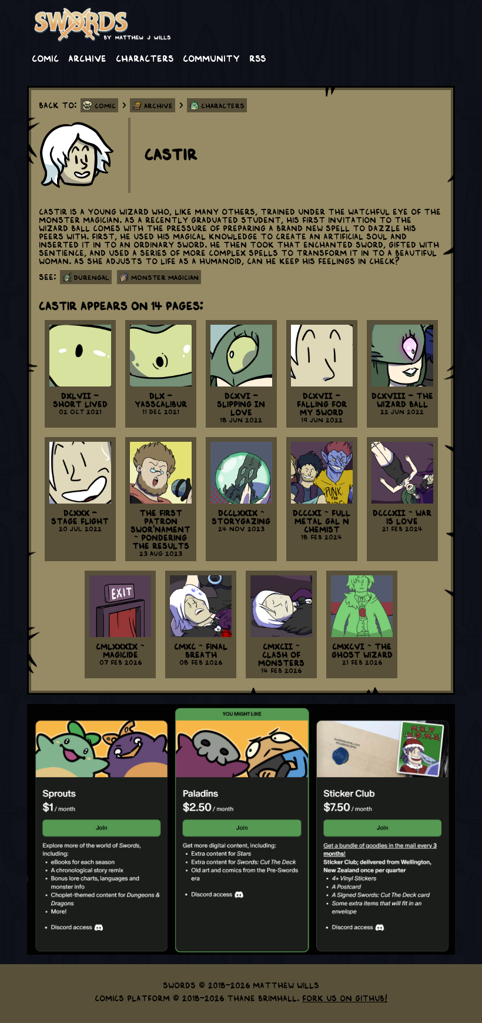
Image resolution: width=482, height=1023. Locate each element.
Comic (45, 57)
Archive (87, 57)
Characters (144, 57)
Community (211, 57)
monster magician (165, 277)
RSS (257, 57)
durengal (91, 277)
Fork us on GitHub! (344, 998)
